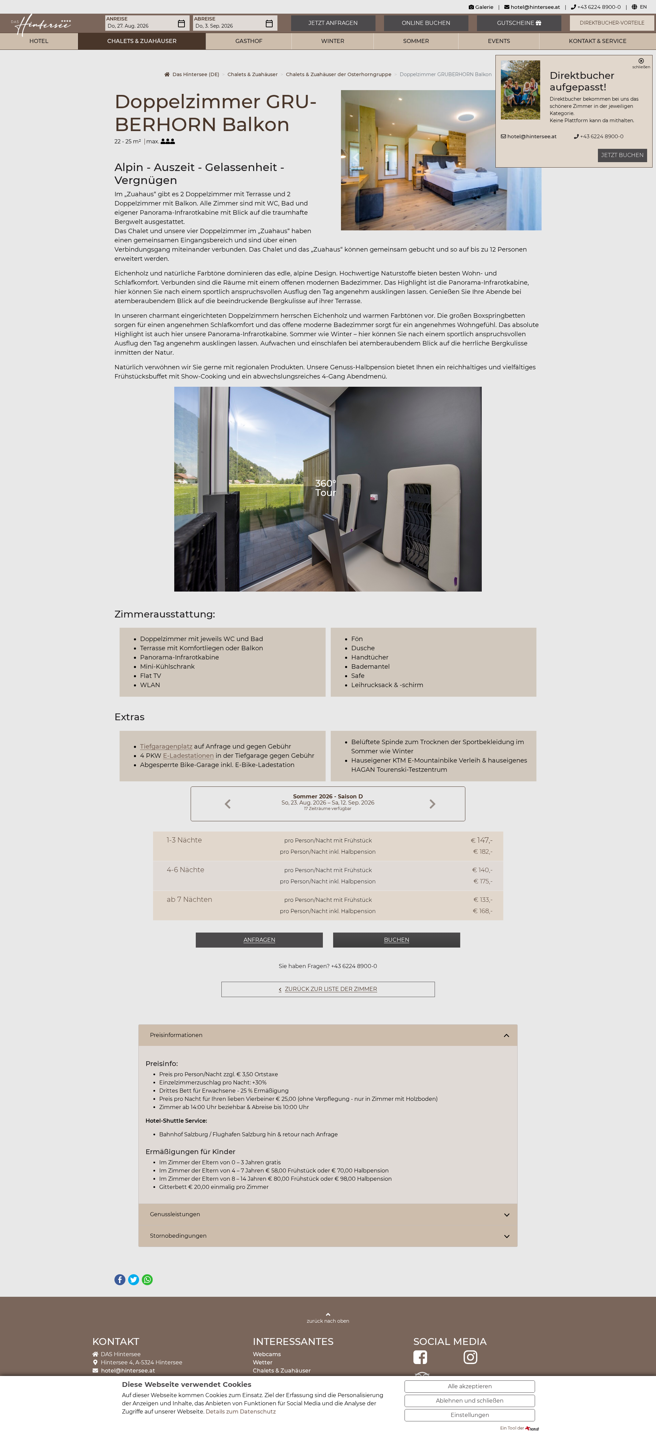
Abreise (204, 19)
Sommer (416, 41)
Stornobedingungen (178, 1236)
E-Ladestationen (188, 755)
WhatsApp (147, 1279)
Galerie (483, 7)
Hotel (39, 41)
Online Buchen (426, 23)
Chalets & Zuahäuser (142, 41)
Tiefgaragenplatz (166, 746)
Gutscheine (516, 23)
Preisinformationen (176, 1035)
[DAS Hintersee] (41, 25)
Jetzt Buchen (622, 155)
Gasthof (248, 41)
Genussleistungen (175, 1214)
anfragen (259, 940)
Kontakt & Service (598, 41)
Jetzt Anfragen (333, 23)
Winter (332, 41)
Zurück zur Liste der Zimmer (331, 989)
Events (499, 41)
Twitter (133, 1279)
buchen (396, 940)
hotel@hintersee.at (535, 7)
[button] (356, 163)
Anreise (116, 19)
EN (643, 7)
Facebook (119, 1279)
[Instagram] (470, 1356)
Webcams (267, 1354)
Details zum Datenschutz (241, 1411)
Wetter (263, 1362)
